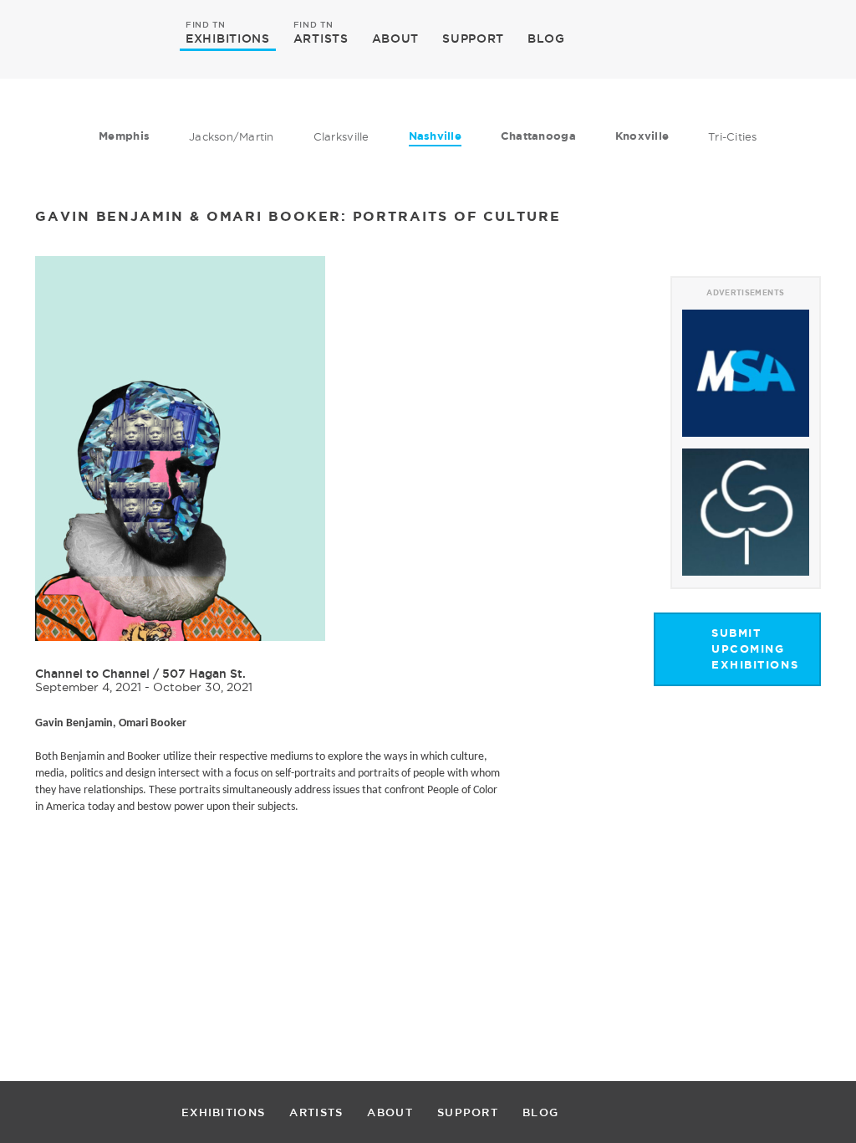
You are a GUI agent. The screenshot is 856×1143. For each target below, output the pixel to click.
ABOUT (396, 38)
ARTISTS (321, 37)
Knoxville (642, 136)
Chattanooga (538, 136)
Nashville (435, 136)
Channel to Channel (92, 673)
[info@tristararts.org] (804, 38)
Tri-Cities (732, 136)
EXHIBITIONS (228, 37)
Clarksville (341, 136)
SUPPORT (473, 38)
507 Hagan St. (204, 673)
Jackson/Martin (231, 136)
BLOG (546, 38)
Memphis (124, 136)
